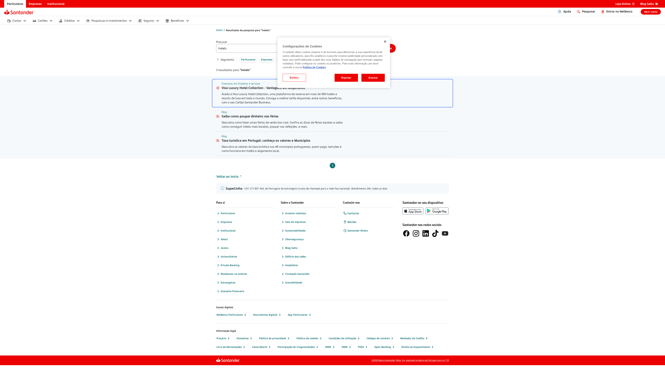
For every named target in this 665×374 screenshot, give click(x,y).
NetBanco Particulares (229, 314)
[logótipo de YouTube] (445, 233)
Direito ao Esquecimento (415, 347)
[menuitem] (15, 4)
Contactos (353, 213)
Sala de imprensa (295, 222)
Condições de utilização (342, 338)
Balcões (351, 222)
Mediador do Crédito (412, 338)
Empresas (226, 222)
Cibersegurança (294, 239)
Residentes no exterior (234, 273)
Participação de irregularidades (296, 347)
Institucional (228, 230)
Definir (294, 77)
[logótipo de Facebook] (406, 233)
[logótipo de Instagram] (416, 233)
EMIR (345, 347)
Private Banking (230, 265)
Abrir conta (650, 11)
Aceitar (373, 77)
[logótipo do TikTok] (435, 233)
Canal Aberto (259, 347)
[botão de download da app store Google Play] (437, 210)
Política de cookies (307, 338)
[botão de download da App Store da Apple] (412, 210)
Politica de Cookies (314, 67)
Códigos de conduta (378, 338)
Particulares (228, 213)
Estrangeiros (228, 282)
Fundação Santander (297, 273)
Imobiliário (291, 265)
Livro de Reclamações (229, 347)
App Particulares (298, 314)
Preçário (221, 338)
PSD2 (361, 347)
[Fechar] (385, 41)
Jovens (224, 248)
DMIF (328, 347)
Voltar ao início (227, 176)
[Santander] (18, 11)
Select (224, 239)
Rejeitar (346, 77)
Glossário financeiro (232, 291)
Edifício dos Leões (295, 256)
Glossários (243, 338)
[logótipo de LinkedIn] (425, 233)
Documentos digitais (265, 314)
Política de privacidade (272, 338)
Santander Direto (357, 230)
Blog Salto (291, 248)
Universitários (229, 256)
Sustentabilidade (295, 230)
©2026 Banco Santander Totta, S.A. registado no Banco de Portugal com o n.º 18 (410, 360)
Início (219, 30)
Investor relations (295, 213)
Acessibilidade (293, 282)
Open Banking (382, 347)
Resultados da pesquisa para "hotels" (248, 30)
